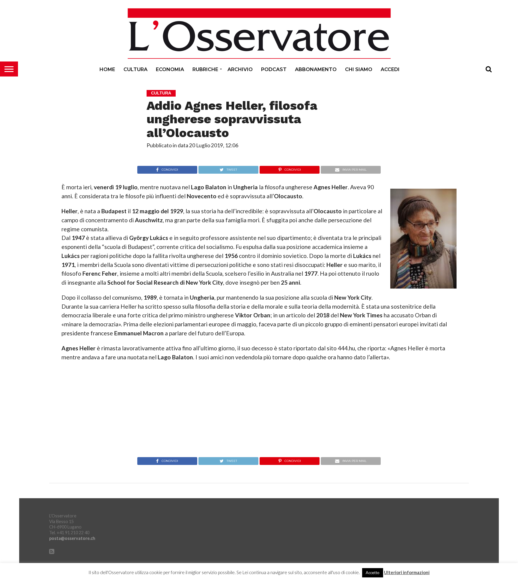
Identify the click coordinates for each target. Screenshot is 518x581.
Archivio (240, 69)
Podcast (274, 69)
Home (107, 69)
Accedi (390, 69)
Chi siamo (358, 69)
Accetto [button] (373, 572)
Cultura (135, 69)
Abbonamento (316, 69)
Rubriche (205, 69)
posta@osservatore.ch (72, 538)
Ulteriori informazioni (407, 572)
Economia (170, 69)
